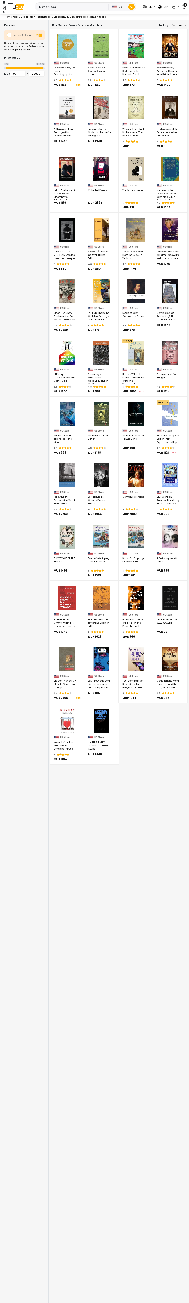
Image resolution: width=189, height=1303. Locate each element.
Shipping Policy (21, 49)
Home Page (12, 17)
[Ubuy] (18, 7)
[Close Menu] (4, 8)
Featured (177, 25)
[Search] (131, 7)
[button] (148, 7)
